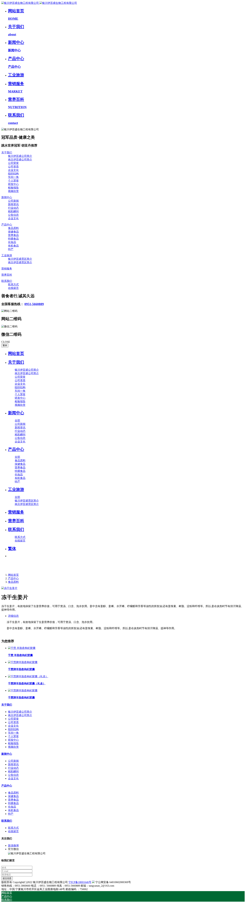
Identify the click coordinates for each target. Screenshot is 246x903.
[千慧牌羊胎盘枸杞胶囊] (22, 662)
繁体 (5, 345)
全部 (17, 420)
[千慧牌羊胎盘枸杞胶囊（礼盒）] (28, 676)
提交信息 (7, 878)
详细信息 (13, 615)
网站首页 (16, 353)
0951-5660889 (34, 304)
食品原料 (13, 581)
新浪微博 (13, 845)
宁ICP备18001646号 (79, 882)
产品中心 (13, 578)
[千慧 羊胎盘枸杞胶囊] (21, 648)
